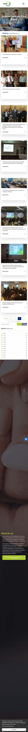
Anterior (6, 318)
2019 (4, 348)
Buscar (19, 324)
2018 (4, 350)
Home (6, 23)
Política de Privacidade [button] (7, 726)
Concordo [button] (14, 729)
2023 (4, 340)
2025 (4, 335)
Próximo (18, 321)
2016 (4, 355)
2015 (4, 357)
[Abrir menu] (23, 4)
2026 (4, 333)
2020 (4, 346)
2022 (4, 342)
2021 (4, 344)
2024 (4, 337)
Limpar (24, 324)
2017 (4, 353)
